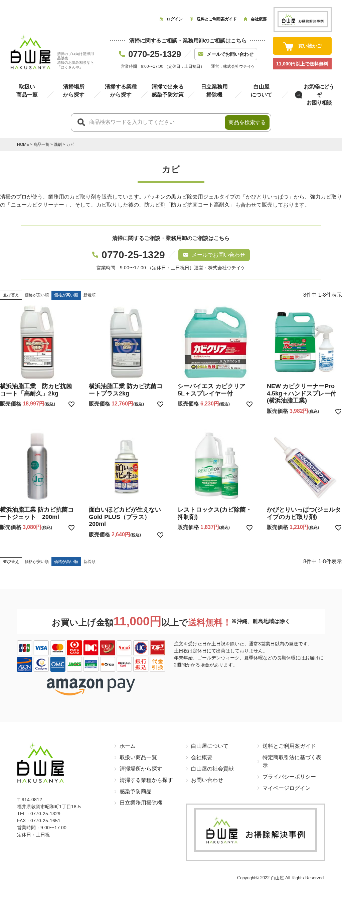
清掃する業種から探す (146, 780)
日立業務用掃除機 (141, 803)
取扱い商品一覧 (138, 757)
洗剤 (58, 144)
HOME (23, 144)
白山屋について (209, 746)
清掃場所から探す (141, 769)
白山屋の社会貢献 (212, 769)
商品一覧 (41, 144)
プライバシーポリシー (289, 777)
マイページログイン (287, 788)
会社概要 (201, 757)
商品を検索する (247, 122)
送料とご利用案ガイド (289, 746)
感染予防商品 (136, 791)
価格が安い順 (37, 295)
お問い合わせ (207, 780)
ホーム (128, 746)
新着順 (89, 295)
